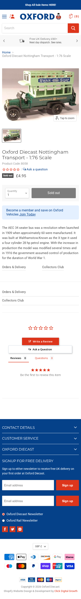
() (76, 16)
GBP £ (38, 546)
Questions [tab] (41, 358)
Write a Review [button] (43, 341)
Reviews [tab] (15, 358)
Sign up (67, 485)
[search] (35, 28)
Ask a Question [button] (42, 349)
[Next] (77, 41)
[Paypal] (58, 581)
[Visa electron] (31, 581)
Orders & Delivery (14, 267)
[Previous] (4, 41)
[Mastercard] (40, 581)
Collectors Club (53, 267)
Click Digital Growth (65, 591)
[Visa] (22, 581)
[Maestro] (49, 581)
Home (6, 52)
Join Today (27, 214)
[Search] (73, 28)
